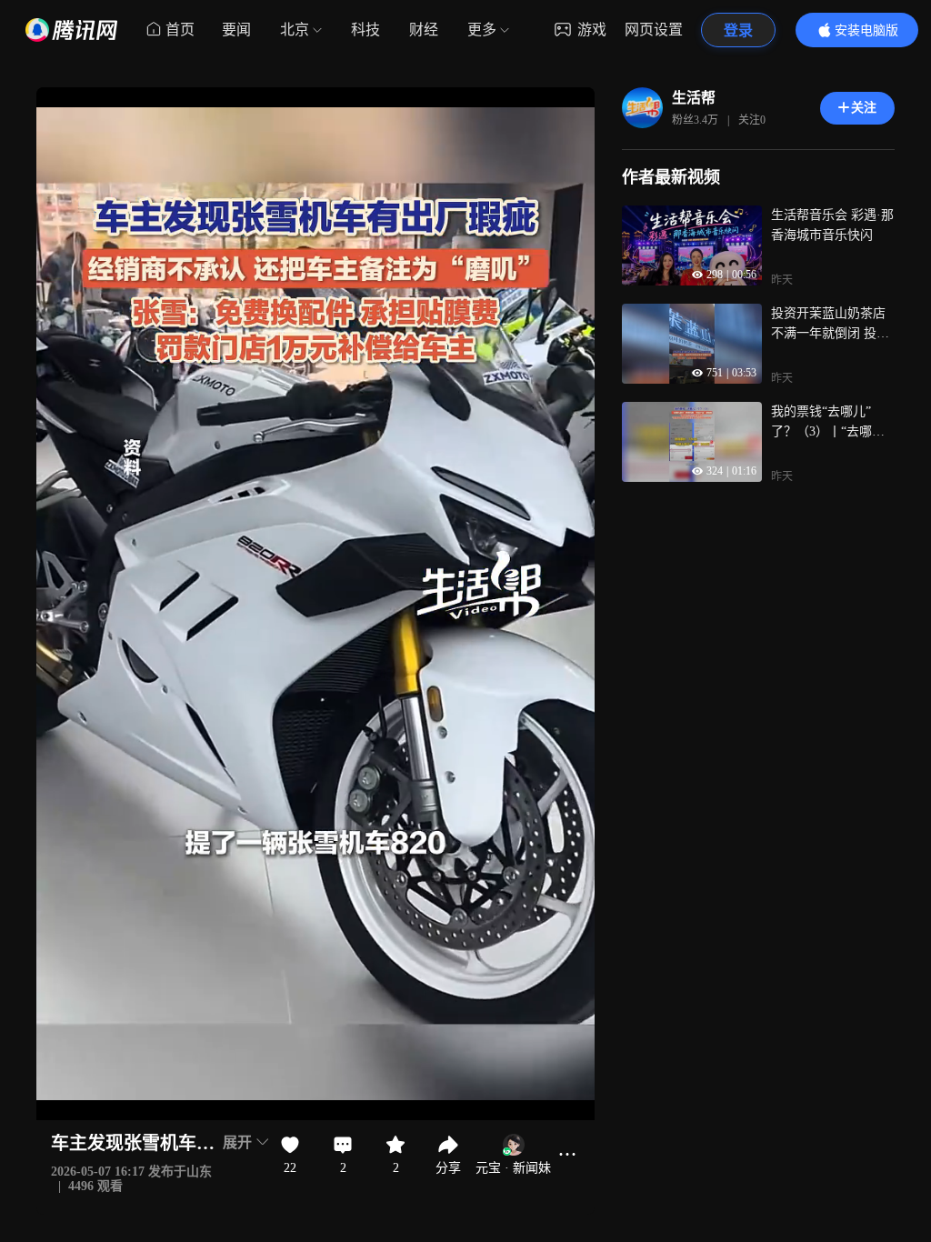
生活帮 (694, 97)
